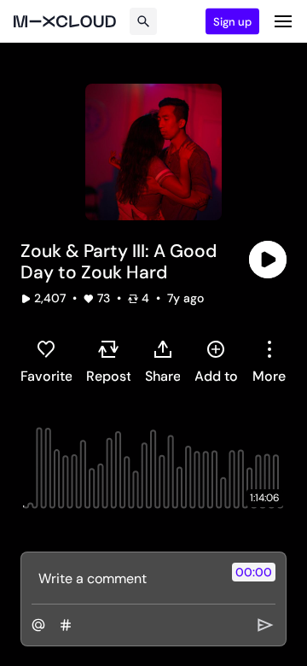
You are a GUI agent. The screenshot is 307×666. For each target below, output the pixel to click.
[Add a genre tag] (65, 625)
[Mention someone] (38, 625)
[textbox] (125, 578)
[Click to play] (268, 259)
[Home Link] (65, 21)
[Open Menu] (283, 21)
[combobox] (269, 361)
